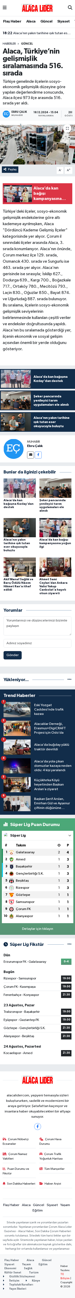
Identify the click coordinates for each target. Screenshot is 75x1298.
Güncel (46, 21)
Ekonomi (10, 1268)
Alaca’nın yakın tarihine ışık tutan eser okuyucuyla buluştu (37, 33)
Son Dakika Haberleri (21, 1183)
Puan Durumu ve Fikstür (16, 1171)
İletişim (14, 1280)
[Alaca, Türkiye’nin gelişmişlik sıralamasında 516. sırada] (37, 143)
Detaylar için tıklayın (37, 929)
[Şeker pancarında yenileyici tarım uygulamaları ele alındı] (55, 488)
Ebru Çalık (35, 446)
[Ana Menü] (5, 8)
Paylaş (12, 169)
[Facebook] (38, 455)
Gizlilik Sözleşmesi (22, 1276)
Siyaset (63, 21)
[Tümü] (69, 680)
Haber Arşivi (53, 1183)
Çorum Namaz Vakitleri (15, 1156)
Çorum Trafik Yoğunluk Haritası (51, 1156)
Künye (35, 1280)
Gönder (12, 655)
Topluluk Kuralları (21, 1284)
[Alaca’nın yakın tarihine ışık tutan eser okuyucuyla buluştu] (20, 527)
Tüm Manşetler (54, 1168)
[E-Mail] (30, 455)
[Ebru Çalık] (14, 449)
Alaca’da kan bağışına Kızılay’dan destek (19, 504)
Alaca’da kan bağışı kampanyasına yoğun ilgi (55, 543)
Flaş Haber (12, 21)
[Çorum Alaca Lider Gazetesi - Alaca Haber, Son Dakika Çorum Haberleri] (37, 7)
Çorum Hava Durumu (50, 1141)
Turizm (34, 1272)
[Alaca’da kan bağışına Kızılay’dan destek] (20, 488)
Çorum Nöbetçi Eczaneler (16, 1141)
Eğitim (37, 1210)
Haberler (9, 43)
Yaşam (65, 1205)
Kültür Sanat (12, 1272)
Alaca (31, 21)
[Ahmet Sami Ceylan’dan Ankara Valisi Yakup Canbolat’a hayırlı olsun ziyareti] (55, 567)
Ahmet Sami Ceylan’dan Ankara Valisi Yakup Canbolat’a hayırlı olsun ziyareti (53, 586)
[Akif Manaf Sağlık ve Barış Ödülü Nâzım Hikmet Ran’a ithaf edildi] (20, 567)
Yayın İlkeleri (17, 1289)
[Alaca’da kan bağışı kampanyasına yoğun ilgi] (55, 527)
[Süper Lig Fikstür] (69, 944)
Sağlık (28, 1268)
